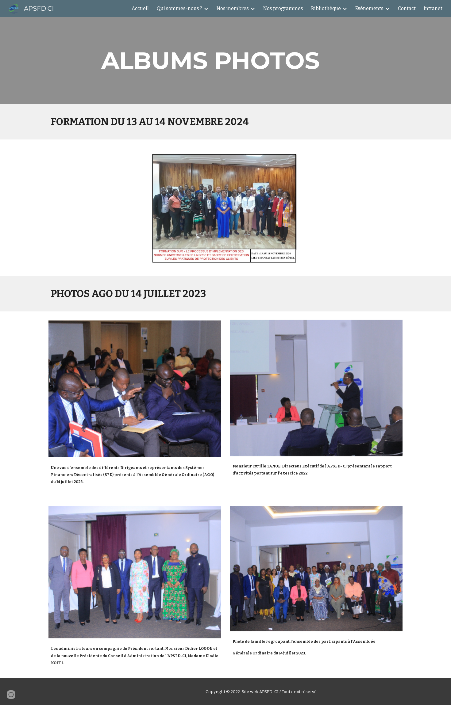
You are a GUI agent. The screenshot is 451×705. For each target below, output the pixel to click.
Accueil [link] (140, 8)
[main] (210, 61)
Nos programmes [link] (283, 8)
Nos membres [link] (233, 8)
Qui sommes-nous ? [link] (179, 8)
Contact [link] (407, 8)
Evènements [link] (369, 8)
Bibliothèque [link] (326, 8)
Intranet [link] (433, 8)
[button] (11, 694)
